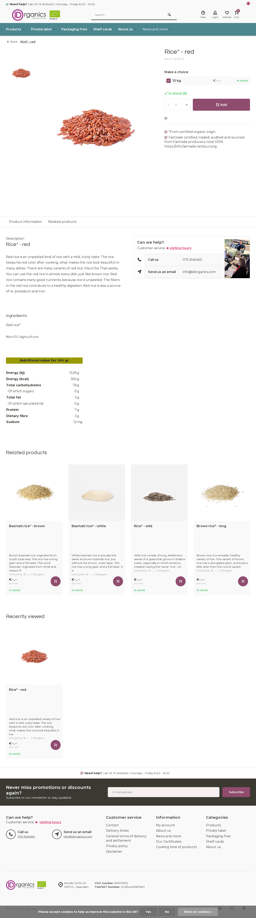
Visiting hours (180, 248)
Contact (112, 825)
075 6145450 (192, 260)
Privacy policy (117, 846)
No (167, 911)
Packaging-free (74, 29)
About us (125, 29)
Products (13, 29)
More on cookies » (198, 911)
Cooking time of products (176, 847)
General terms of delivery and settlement (126, 838)
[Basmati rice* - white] (97, 492)
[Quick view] (56, 581)
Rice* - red (27, 41)
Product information (25, 222)
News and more (155, 29)
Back (13, 41)
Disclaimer (114, 851)
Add (223, 105)
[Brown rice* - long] (222, 492)
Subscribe (236, 792)
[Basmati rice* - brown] (34, 492)
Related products (62, 222)
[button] (248, 530)
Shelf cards (102, 29)
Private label (41, 29)
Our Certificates (168, 841)
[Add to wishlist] (165, 118)
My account (165, 825)
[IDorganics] (36, 15)
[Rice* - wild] (159, 492)
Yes (148, 911)
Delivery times (117, 830)
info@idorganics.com (199, 272)
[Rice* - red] (34, 656)
